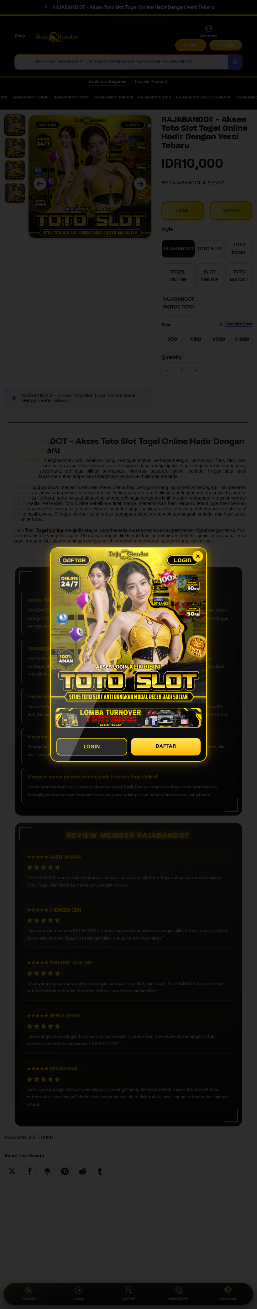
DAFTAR (166, 746)
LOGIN (92, 746)
